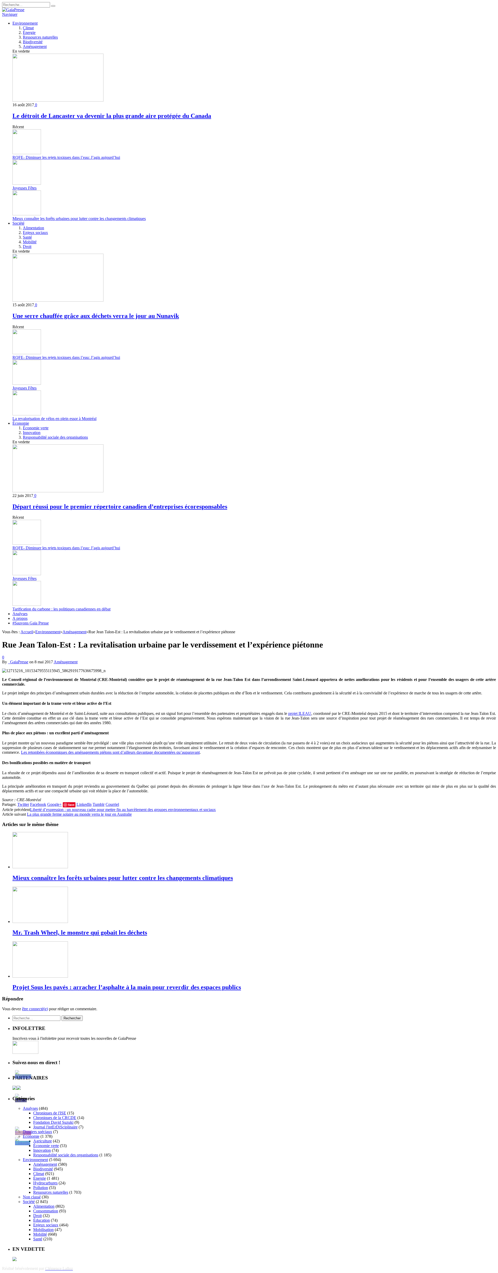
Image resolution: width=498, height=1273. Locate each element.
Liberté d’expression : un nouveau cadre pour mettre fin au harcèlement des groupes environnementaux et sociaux (123, 809)
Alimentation (33, 228)
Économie (20, 423)
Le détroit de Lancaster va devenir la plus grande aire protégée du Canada (111, 115)
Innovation (31, 432)
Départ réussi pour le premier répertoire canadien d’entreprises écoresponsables (119, 506)
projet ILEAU (299, 713)
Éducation (41, 1220)
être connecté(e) (35, 1009)
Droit (27, 246)
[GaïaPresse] (13, 10)
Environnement (25, 23)
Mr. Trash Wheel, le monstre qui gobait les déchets (79, 932)
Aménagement (35, 46)
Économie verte (36, 428)
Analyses (19, 613)
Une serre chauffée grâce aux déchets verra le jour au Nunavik (95, 315)
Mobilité (30, 242)
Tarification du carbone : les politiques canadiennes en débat (61, 609)
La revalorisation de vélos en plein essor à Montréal (54, 418)
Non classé (32, 1197)
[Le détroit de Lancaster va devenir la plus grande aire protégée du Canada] (57, 100)
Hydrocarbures (45, 1183)
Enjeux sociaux (35, 232)
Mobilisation (43, 1229)
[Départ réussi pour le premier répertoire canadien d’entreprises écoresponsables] (57, 491)
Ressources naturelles (40, 37)
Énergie (29, 32)
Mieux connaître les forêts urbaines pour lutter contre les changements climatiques (79, 218)
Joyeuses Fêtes (24, 188)
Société (18, 223)
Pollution (40, 1187)
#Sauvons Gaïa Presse (30, 623)
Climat (28, 28)
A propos (19, 618)
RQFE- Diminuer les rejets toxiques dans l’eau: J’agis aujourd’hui (66, 157)
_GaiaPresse (18, 662)
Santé (27, 237)
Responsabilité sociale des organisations (55, 437)
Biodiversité (33, 42)
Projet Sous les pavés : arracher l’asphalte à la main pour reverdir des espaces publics (126, 987)
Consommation (45, 1211)
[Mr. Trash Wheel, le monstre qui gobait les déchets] (40, 921)
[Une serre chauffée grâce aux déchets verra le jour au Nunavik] (57, 300)
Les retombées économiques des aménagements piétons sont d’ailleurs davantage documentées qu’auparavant (110, 752)
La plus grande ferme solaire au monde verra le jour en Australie (79, 814)
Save (71, 805)
